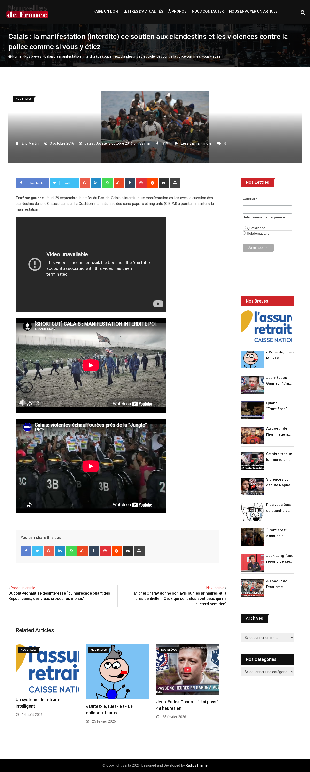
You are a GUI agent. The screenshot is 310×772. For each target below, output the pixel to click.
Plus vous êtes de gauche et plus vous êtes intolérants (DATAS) (278, 508)
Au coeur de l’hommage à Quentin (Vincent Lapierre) (277, 431)
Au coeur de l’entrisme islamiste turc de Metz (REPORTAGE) (278, 584)
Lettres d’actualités (143, 11)
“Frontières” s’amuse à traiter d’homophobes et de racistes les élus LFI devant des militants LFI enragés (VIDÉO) (279, 533)
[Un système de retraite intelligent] (266, 326)
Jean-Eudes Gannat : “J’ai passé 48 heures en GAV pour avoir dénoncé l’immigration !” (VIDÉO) (279, 380)
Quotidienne (255, 228)
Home (17, 56)
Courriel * (250, 199)
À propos (177, 11)
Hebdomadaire (258, 233)
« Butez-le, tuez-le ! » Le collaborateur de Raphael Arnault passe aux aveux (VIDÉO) (280, 355)
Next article (215, 588)
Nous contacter (208, 11)
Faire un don (106, 11)
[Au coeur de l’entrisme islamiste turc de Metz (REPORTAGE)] (252, 588)
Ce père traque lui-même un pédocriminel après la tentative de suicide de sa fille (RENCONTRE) (279, 457)
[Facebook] (26, 551)
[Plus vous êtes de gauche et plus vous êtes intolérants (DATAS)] (252, 512)
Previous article (23, 588)
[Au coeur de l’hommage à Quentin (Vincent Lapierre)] (252, 435)
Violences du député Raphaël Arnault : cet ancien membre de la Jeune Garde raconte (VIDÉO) (280, 482)
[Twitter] (37, 551)
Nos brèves (32, 56)
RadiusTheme (197, 765)
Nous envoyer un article (253, 11)
